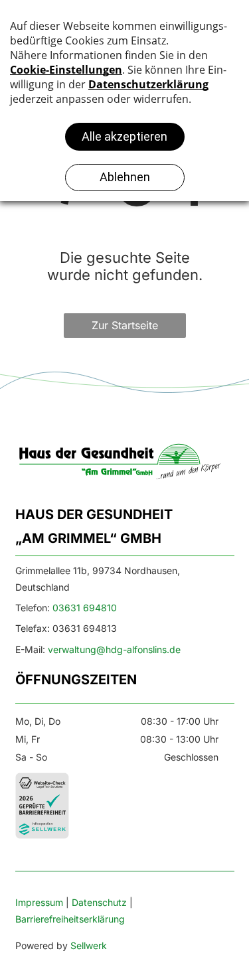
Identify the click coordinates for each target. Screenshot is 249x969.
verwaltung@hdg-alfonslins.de (114, 649)
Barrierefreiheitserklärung (70, 919)
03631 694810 (84, 607)
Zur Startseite (125, 325)
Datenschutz (99, 902)
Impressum (39, 902)
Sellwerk (88, 945)
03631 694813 (84, 628)
